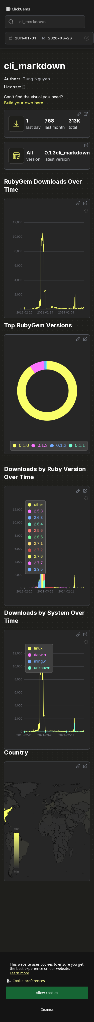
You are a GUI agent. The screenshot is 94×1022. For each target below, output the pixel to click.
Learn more (19, 973)
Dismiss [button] (47, 1009)
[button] (47, 981)
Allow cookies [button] (47, 992)
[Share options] (78, 114)
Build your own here (23, 102)
